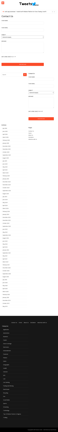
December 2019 (6, 300)
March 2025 (5, 173)
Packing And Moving (8, 386)
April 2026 (5, 134)
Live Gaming (6, 382)
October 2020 (6, 270)
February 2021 (6, 265)
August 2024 (6, 193)
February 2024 (6, 211)
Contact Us (31, 131)
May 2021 (5, 256)
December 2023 (6, 217)
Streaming (6, 407)
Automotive (6, 333)
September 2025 (7, 155)
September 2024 (7, 190)
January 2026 (6, 143)
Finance (5, 357)
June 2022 (5, 241)
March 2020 (5, 291)
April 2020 (5, 288)
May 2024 (5, 202)
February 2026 (6, 140)
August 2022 (6, 238)
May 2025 (5, 167)
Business (5, 336)
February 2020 (6, 294)
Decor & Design (7, 343)
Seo (4, 396)
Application (6, 329)
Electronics (6, 347)
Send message (22, 64)
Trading (5, 417)
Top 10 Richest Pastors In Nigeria (12, 414)
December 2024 (6, 181)
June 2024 (5, 199)
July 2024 (5, 196)
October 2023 (6, 223)
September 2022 (7, 235)
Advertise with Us (32, 139)
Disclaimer (31, 137)
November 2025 (7, 149)
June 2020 (5, 282)
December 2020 (6, 267)
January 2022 (6, 250)
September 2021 (7, 253)
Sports (5, 403)
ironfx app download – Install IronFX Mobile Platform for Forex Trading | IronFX (25, 11)
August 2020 (6, 276)
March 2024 (5, 208)
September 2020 (7, 273)
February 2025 (6, 175)
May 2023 (5, 232)
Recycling (5, 393)
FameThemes (53, 429)
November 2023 (7, 220)
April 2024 (5, 205)
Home (29, 133)
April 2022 (5, 247)
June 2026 (5, 131)
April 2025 (5, 170)
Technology (6, 410)
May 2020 (5, 285)
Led (4, 379)
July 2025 (5, 161)
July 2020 (5, 279)
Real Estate (6, 389)
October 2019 (6, 303)
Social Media (6, 400)
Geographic (6, 364)
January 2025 (6, 179)
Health (5, 368)
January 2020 (6, 297)
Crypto (5, 340)
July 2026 (5, 128)
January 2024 (6, 214)
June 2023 (5, 229)
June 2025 (5, 164)
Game (4, 361)
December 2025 (6, 146)
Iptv (4, 375)
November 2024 (7, 184)
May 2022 (5, 244)
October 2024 (6, 187)
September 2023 (7, 226)
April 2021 (5, 259)
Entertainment (7, 350)
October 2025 (6, 152)
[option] (30, 11)
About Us (30, 135)
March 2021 (5, 262)
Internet (5, 371)
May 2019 (5, 306)
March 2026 (5, 137)
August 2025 (6, 158)
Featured (5, 354)
